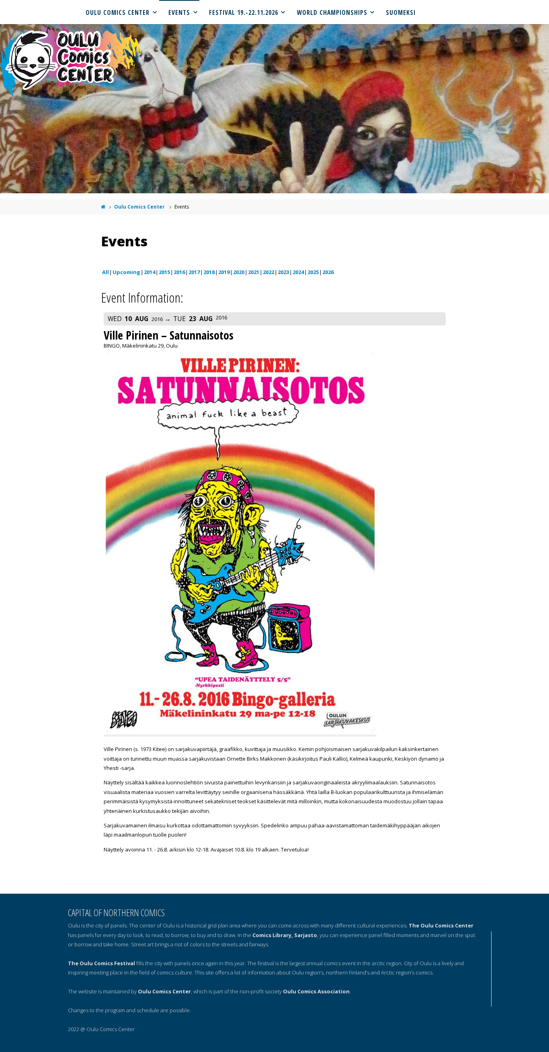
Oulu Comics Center (139, 206)
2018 (209, 272)
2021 (253, 272)
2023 (283, 272)
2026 (328, 272)
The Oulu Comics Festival (101, 963)
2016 (179, 272)
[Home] (103, 206)
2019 (223, 272)
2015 (164, 272)
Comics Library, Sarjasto (284, 935)
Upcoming (126, 272)
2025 (313, 272)
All (105, 272)
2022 (268, 272)
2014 (149, 272)
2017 (194, 272)
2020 (238, 272)
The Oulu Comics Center (441, 925)
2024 (298, 272)
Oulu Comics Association (316, 991)
